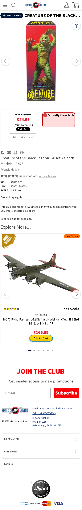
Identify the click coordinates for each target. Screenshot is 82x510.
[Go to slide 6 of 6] (52, 351)
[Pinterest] (22, 152)
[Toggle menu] (3, 5)
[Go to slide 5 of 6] (48, 351)
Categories (10, 451)
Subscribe (66, 393)
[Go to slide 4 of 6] (43, 351)
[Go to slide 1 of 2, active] (38, 98)
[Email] (9, 152)
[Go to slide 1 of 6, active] (29, 351)
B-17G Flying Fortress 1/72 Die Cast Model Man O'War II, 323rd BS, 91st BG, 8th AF (41, 321)
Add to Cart (41, 338)
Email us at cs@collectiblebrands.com (52, 408)
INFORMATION (11, 439)
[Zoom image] (76, 25)
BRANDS (8, 464)
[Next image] (76, 61)
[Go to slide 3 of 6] (38, 351)
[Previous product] (6, 294)
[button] (41, 474)
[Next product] (76, 294)
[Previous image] (6, 61)
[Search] (13, 5)
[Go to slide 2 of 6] (34, 351)
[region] (41, 61)
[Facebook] (2, 152)
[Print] (15, 152)
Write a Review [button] (47, 176)
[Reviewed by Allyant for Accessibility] (41, 489)
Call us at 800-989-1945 (43, 413)
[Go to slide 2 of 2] (43, 98)
